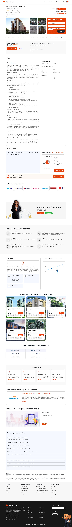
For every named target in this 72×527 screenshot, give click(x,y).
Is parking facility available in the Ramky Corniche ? (18, 445)
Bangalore (8, 488)
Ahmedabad (8, 494)
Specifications (24, 37)
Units (19, 37)
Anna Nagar (53, 490)
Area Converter (42, 512)
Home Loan (51, 1)
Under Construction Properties (42, 490)
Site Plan (33, 29)
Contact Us (30, 514)
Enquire (20, 312)
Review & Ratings (58, 37)
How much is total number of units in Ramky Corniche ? (18, 454)
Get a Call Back (61, 31)
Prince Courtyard (32, 330)
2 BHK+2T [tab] (8, 148)
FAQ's (22, 48)
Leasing (63, 1)
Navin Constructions (25, 488)
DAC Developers (24, 490)
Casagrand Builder (24, 486)
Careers (29, 510)
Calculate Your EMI (59, 170)
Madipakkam (53, 492)
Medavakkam (53, 486)
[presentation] (9, 149)
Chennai (7, 492)
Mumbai (7, 486)
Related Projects (43, 37)
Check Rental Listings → (58, 176)
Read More (36, 271)
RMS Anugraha (11, 330)
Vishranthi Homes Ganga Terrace (35, 308)
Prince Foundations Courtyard (14, 308)
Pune (7, 490)
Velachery (53, 488)
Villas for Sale (38, 494)
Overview (13, 37)
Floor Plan (42, 21)
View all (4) (42, 29)
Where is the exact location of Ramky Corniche (17, 437)
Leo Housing (23, 492)
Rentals (57, 1)
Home (46, 1)
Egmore (15, 10)
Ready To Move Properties (41, 488)
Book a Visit (40, 213)
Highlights (8, 37)
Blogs (29, 515)
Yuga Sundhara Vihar (53, 308)
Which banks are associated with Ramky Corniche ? (18, 448)
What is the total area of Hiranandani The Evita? (17, 442)
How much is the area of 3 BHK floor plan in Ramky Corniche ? (20, 460)
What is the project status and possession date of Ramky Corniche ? (21, 451)
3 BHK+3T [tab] (14, 148)
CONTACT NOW (13, 48)
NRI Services (41, 515)
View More (10, 379)
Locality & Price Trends (33, 37)
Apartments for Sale (40, 492)
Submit (44, 423)
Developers (51, 37)
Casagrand (23, 494)
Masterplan (33, 21)
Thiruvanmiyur (54, 494)
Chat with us (49, 213)
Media (29, 507)
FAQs (65, 37)
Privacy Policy (30, 517)
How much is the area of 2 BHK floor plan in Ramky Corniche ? (20, 457)
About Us (30, 512)
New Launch (41, 507)
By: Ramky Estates (22, 10)
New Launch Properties (40, 486)
